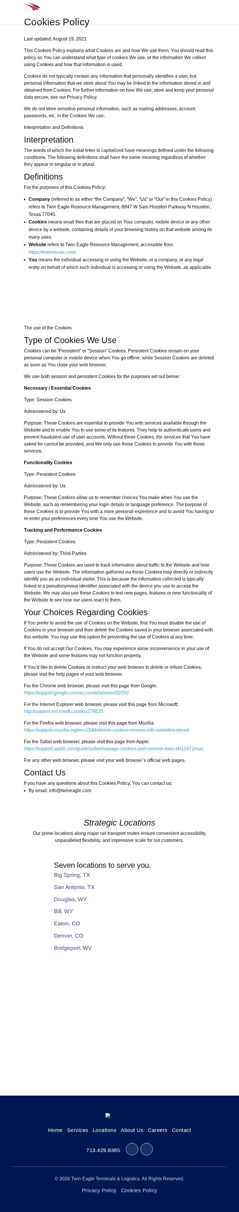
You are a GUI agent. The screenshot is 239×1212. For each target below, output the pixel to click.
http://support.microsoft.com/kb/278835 (63, 711)
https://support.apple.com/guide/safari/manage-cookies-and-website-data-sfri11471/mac (114, 748)
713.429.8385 (103, 1150)
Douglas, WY (70, 899)
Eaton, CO (67, 923)
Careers (158, 1130)
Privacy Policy (99, 1190)
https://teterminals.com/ (52, 252)
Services (77, 1130)
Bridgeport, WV (73, 948)
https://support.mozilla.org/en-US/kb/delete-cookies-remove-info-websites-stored (106, 729)
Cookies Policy (139, 1190)
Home (55, 1130)
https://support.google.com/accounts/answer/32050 (76, 692)
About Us (132, 1130)
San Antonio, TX (74, 887)
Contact (181, 1130)
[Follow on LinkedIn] (132, 1149)
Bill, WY (63, 911)
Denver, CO (68, 936)
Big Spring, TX (72, 875)
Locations (105, 1130)
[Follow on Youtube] (146, 1149)
